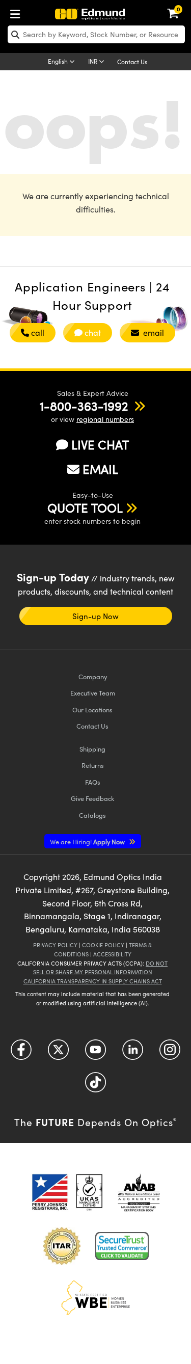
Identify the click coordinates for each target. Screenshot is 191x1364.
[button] (84, 405)
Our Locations (92, 709)
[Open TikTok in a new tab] (95, 1085)
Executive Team (92, 692)
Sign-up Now (95, 616)
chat (93, 332)
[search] (96, 34)
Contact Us (132, 62)
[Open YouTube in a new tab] (95, 1053)
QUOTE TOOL (85, 507)
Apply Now (88, 841)
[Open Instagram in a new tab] (169, 1053)
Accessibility (112, 954)
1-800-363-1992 (84, 405)
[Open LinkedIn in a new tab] (132, 1053)
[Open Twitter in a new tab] (58, 1053)
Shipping (92, 748)
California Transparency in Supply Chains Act (92, 981)
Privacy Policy (55, 945)
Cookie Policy (103, 945)
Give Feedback (92, 798)
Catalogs (92, 815)
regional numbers (105, 419)
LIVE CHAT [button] (100, 444)
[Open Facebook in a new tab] (21, 1053)
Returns (92, 765)
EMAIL (100, 469)
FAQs (92, 782)
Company (92, 676)
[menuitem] (17, 12)
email (152, 332)
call (37, 332)
